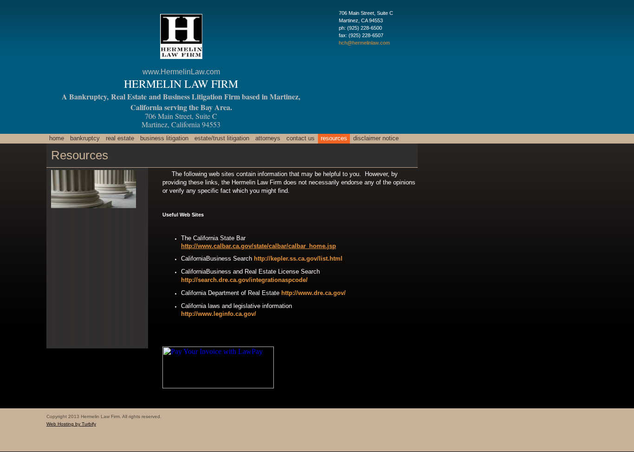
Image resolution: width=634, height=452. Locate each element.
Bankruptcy (85, 138)
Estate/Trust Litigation (221, 138)
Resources (334, 138)
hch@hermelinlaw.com (364, 43)
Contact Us (300, 138)
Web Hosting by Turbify (71, 423)
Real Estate (120, 138)
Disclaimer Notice (376, 138)
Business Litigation (164, 138)
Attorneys (267, 138)
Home (56, 138)
